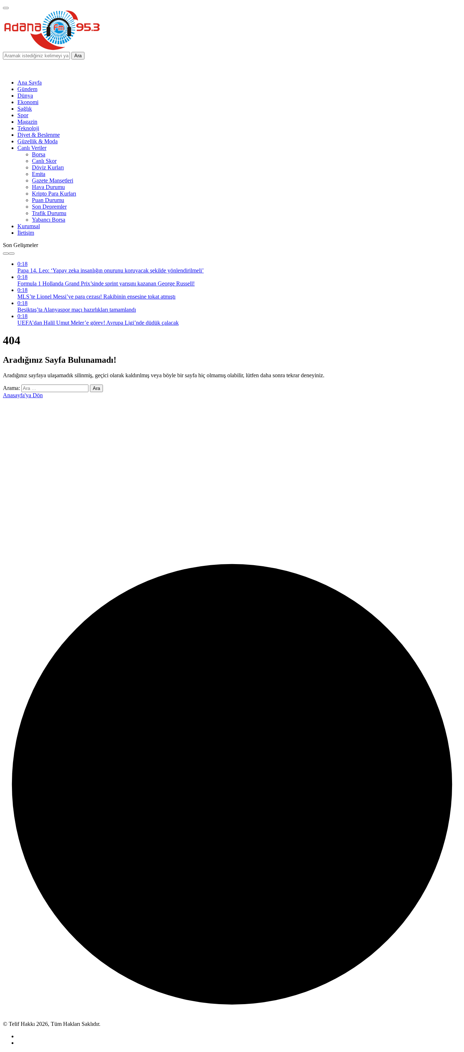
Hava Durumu (48, 187)
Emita (38, 174)
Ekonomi (27, 102)
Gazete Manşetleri (52, 180)
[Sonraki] (11, 253)
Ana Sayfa (29, 82)
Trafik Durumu (49, 213)
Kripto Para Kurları (54, 193)
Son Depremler (49, 207)
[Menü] (6, 8)
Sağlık (24, 109)
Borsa (38, 154)
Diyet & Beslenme (38, 135)
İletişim (25, 233)
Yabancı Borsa (48, 220)
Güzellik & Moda (37, 141)
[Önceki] (6, 253)
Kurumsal (28, 226)
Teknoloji (28, 128)
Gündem (27, 89)
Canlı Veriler (31, 148)
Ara (78, 55)
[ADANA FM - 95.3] (52, 48)
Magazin (27, 122)
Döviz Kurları (48, 167)
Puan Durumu (48, 200)
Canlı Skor (44, 161)
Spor (22, 115)
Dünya (25, 96)
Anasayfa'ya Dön (23, 395)
